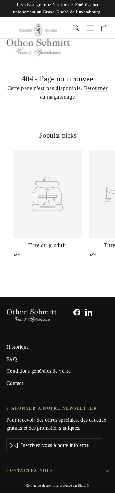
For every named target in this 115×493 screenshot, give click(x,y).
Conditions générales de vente (38, 371)
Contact (14, 383)
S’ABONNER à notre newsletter (51, 408)
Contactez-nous (29, 471)
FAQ (11, 359)
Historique (17, 347)
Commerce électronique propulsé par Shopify (57, 485)
